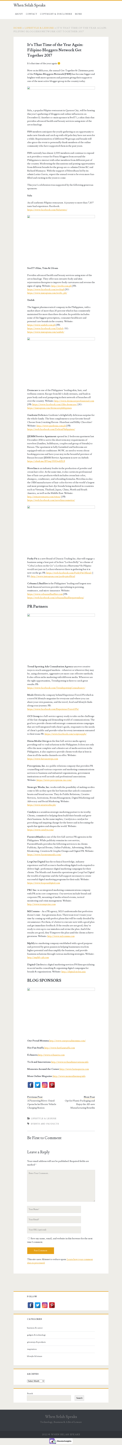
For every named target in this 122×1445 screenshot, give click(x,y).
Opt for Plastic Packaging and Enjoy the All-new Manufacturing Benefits (80, 1104)
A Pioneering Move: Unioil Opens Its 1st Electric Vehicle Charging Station (41, 1104)
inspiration (32, 1349)
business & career (35, 1328)
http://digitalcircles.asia (73, 971)
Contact (31, 14)
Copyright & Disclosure (56, 14)
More (78, 14)
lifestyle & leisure (39, 27)
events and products (45, 1124)
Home (18, 27)
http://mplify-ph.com (38, 957)
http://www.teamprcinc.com (41, 904)
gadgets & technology (36, 1335)
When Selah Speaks (29, 5)
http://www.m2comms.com (61, 936)
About (19, 14)
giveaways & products (36, 1342)
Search (30, 1393)
